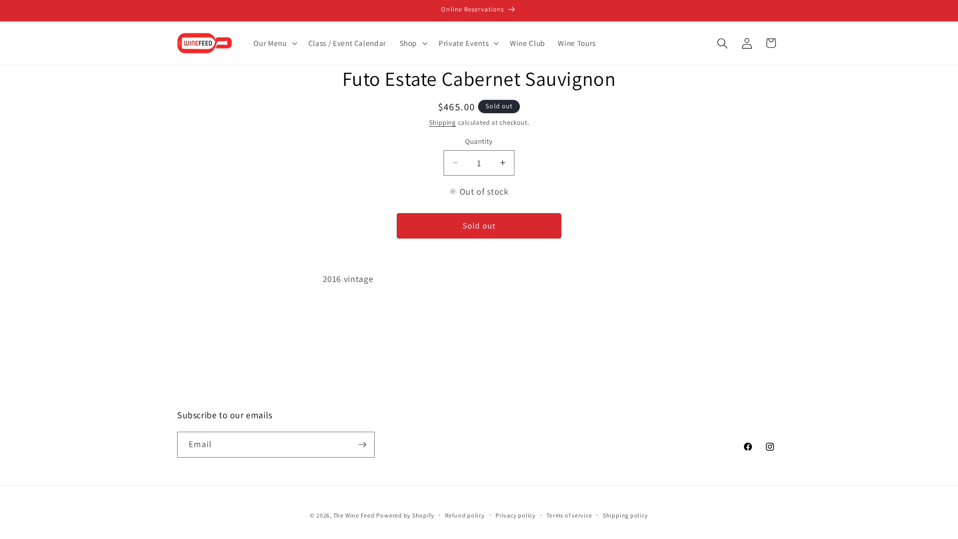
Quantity (479, 141)
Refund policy (465, 515)
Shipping (442, 122)
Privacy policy (515, 515)
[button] (274, 43)
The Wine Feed (354, 515)
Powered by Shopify (405, 515)
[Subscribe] (362, 445)
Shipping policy (625, 515)
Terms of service (569, 515)
